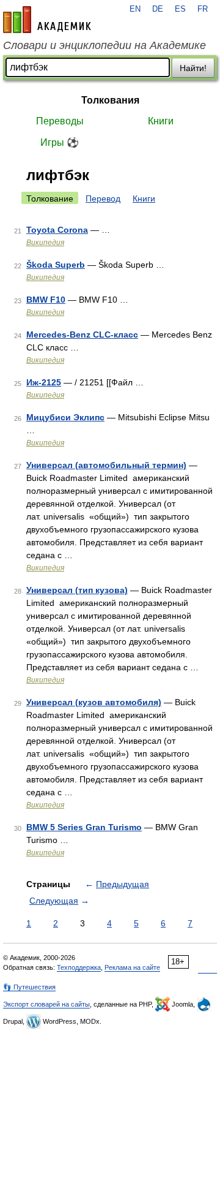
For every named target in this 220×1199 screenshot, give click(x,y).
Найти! (193, 68)
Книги (161, 121)
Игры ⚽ (59, 142)
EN (135, 9)
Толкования (110, 100)
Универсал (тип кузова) (77, 590)
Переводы (60, 121)
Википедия (45, 242)
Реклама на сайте (132, 967)
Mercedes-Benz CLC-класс (82, 334)
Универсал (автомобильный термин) (106, 465)
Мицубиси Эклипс (65, 417)
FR (202, 9)
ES (180, 9)
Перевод (103, 198)
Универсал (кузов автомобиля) (93, 702)
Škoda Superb (55, 265)
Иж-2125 (43, 382)
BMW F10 (45, 299)
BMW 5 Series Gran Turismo (84, 827)
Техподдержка (79, 967)
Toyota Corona (57, 230)
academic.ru (47, 19)
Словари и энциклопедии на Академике (104, 45)
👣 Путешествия (29, 987)
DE (157, 9)
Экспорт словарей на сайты (46, 1004)
